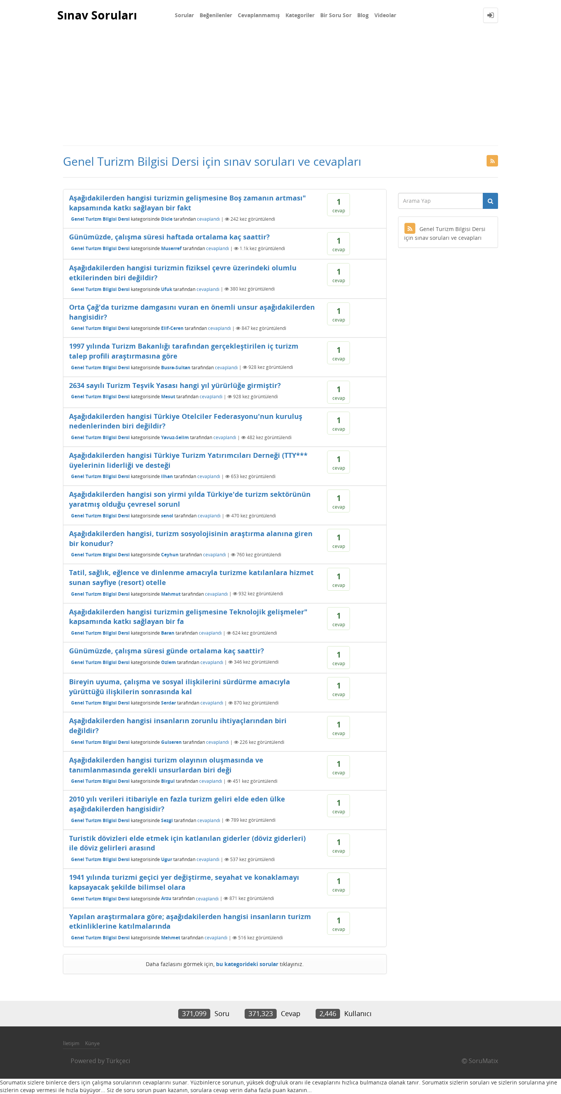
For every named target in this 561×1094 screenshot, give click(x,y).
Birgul (168, 781)
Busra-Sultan (175, 367)
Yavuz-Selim (175, 437)
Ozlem (168, 662)
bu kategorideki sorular (247, 964)
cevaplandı (208, 219)
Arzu (166, 898)
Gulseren (171, 742)
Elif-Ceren (172, 328)
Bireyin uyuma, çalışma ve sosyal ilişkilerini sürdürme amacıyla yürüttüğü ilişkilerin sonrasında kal (179, 686)
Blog (363, 15)
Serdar (168, 703)
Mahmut (171, 593)
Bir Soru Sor (335, 15)
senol (167, 515)
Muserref (171, 248)
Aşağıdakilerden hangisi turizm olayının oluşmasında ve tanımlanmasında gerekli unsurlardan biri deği (166, 764)
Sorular (184, 15)
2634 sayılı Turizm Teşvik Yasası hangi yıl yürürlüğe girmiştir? (175, 385)
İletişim (71, 1043)
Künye (92, 1043)
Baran (167, 633)
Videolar (385, 15)
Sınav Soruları (97, 15)
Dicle (166, 219)
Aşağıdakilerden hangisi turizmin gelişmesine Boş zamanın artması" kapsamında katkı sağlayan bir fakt (187, 202)
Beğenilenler (216, 15)
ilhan (167, 476)
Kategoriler (299, 15)
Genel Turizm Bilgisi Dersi (100, 219)
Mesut (168, 396)
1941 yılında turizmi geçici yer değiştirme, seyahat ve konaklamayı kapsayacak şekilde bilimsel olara (184, 882)
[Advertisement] (280, 87)
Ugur (166, 859)
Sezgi (167, 820)
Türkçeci (118, 1061)
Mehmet (170, 937)
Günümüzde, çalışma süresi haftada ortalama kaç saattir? (169, 236)
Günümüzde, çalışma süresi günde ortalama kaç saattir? (166, 650)
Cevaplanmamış (259, 15)
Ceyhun (170, 554)
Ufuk (166, 289)
